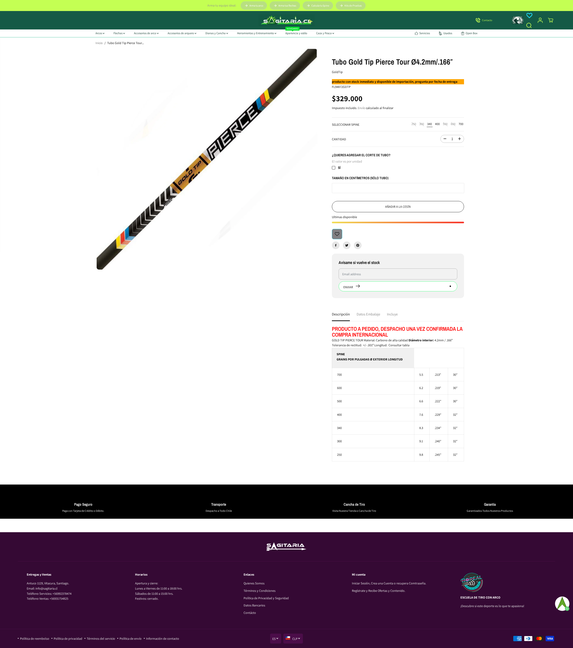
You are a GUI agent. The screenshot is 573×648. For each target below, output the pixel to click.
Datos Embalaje (368, 314)
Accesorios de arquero (181, 33)
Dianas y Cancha (215, 33)
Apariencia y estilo (296, 32)
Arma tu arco (256, 5)
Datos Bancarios (254, 605)
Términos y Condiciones (259, 590)
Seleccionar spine (345, 124)
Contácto (250, 612)
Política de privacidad (68, 638)
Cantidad (339, 139)
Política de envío (131, 638)
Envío (361, 108)
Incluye (392, 314)
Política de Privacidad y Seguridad (266, 598)
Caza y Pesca (324, 33)
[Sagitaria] (286, 20)
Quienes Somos (254, 583)
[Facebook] (336, 245)
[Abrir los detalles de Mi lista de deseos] (529, 15)
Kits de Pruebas (353, 5)
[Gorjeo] (347, 245)
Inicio (99, 43)
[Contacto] (490, 20)
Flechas (118, 33)
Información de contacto (162, 638)
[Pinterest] (358, 245)
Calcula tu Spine (320, 5)
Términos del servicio (101, 638)
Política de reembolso (34, 638)
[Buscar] (529, 25)
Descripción (341, 314)
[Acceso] (540, 20)
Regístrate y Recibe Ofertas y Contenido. (378, 590)
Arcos (99, 33)
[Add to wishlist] (337, 234)
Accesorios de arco (145, 33)
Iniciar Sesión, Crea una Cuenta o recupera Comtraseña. (389, 583)
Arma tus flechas (287, 5)
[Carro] (550, 20)
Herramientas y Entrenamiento (256, 33)
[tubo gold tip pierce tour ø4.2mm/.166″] (207, 159)
